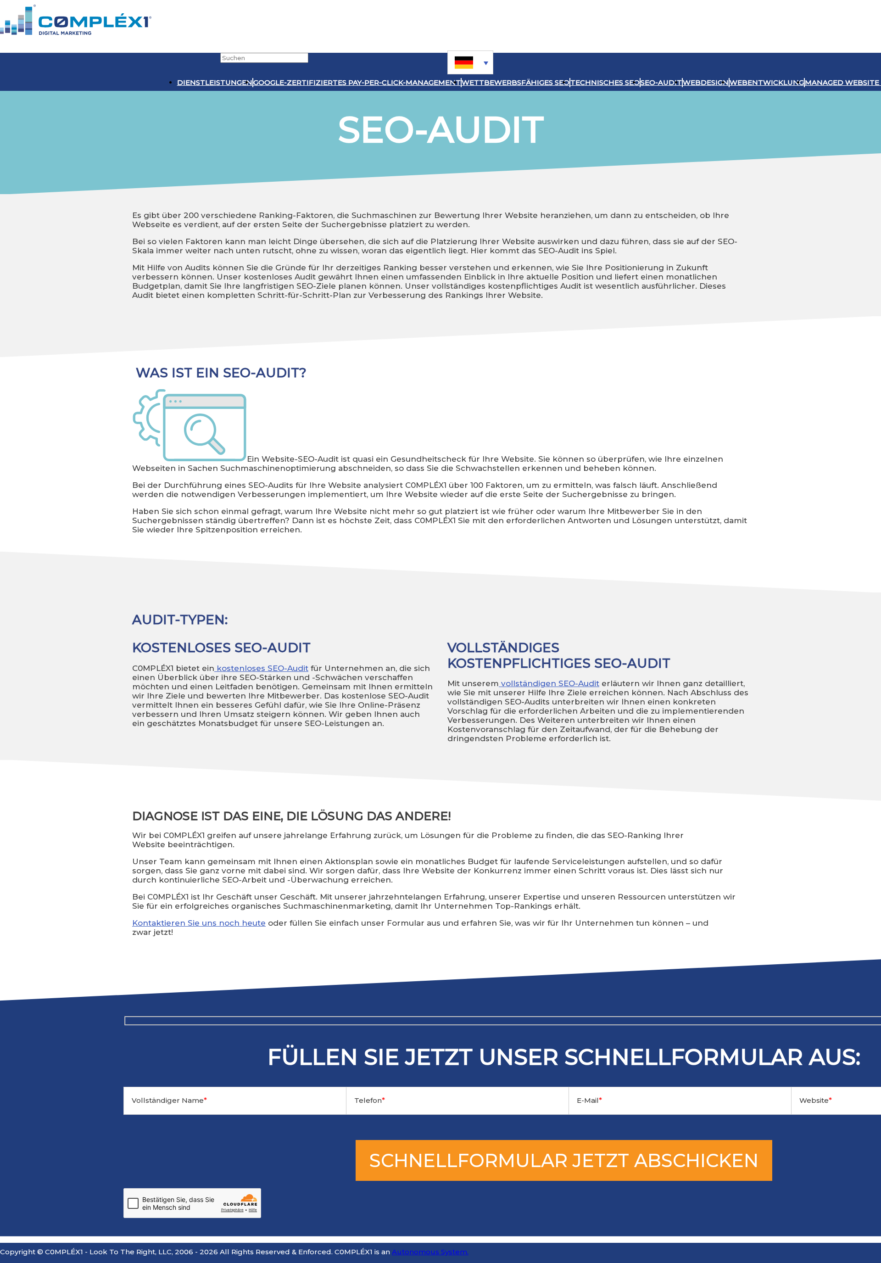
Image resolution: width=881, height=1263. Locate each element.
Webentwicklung (767, 82)
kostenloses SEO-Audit (261, 668)
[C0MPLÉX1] (75, 32)
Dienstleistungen (214, 82)
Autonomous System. (430, 1251)
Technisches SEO (605, 82)
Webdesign (706, 82)
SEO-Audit (661, 82)
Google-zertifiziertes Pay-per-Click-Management (357, 82)
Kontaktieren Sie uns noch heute (199, 923)
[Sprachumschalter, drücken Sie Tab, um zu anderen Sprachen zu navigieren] (470, 62)
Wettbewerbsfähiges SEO (515, 82)
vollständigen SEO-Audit (549, 683)
